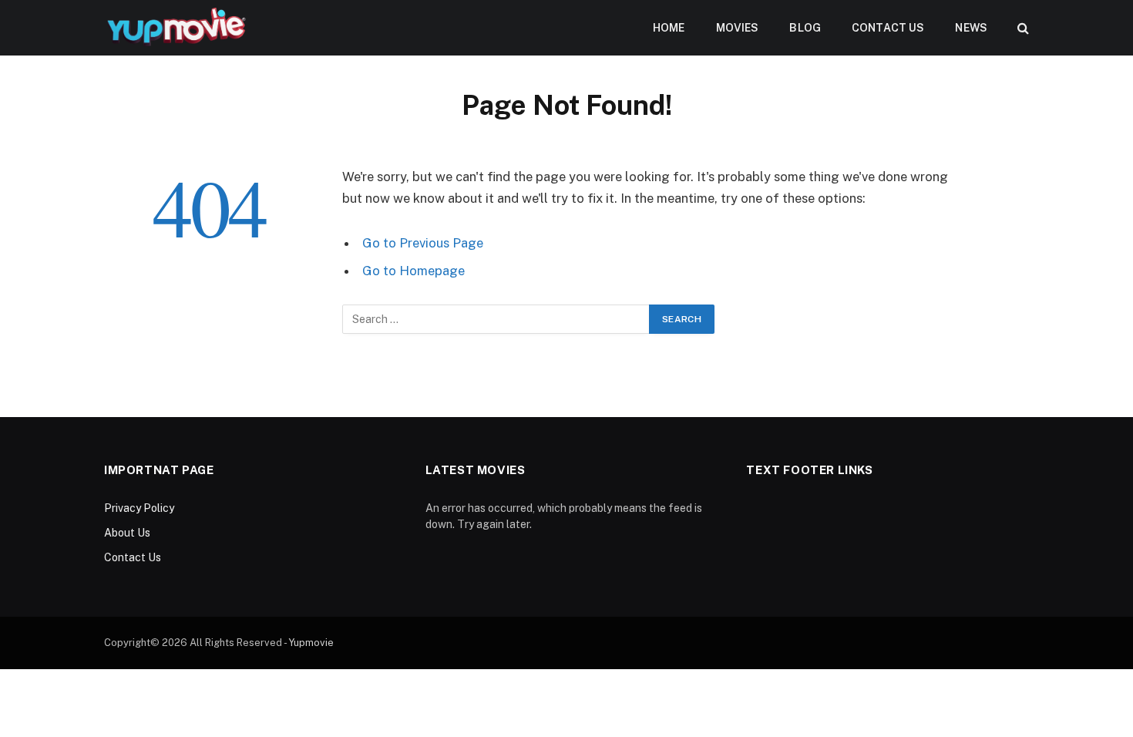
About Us (127, 533)
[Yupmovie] (175, 28)
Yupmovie (311, 642)
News (971, 28)
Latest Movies (475, 469)
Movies (737, 28)
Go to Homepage (413, 270)
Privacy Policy (139, 508)
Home (669, 28)
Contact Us (888, 28)
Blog (805, 28)
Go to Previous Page (422, 243)
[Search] (1021, 28)
